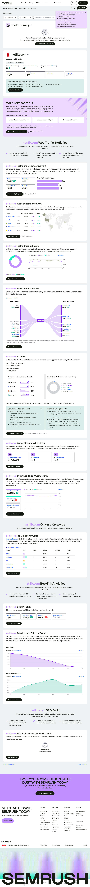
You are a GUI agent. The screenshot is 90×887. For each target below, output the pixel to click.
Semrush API (79, 815)
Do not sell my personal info (67, 827)
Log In (74, 3)
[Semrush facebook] (8, 842)
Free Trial (42, 820)
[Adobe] (4, 845)
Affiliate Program (44, 829)
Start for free (83, 3)
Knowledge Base (80, 811)
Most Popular (31, 8)
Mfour (53, 822)
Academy (78, 813)
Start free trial (8, 820)
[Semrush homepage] (7, 3)
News (65, 815)
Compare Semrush (45, 822)
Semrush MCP (55, 811)
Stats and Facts (44, 827)
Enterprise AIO (56, 815)
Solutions (38, 3)
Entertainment (10, 62)
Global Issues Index (69, 824)
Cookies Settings (69, 845)
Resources (47, 3)
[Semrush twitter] (10, 842)
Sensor (54, 831)
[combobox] (52, 17)
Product (23, 3)
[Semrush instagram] (3, 842)
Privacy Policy (43, 845)
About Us (66, 811)
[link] (10, 8)
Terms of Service (56, 845)
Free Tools (54, 829)
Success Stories (44, 824)
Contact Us (67, 830)
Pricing (31, 3)
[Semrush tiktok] (5, 842)
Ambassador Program (81, 829)
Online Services (19, 62)
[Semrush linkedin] (2, 842)
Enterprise (57, 3)
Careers (66, 818)
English (85, 845)
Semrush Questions (69, 813)
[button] (71, 8)
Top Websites (55, 827)
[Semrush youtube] (7, 842)
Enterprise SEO (56, 813)
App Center (55, 824)
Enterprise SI (55, 818)
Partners (66, 820)
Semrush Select (68, 822)
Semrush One (43, 811)
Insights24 (54, 820)
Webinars (78, 827)
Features (42, 813)
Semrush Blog (79, 825)
